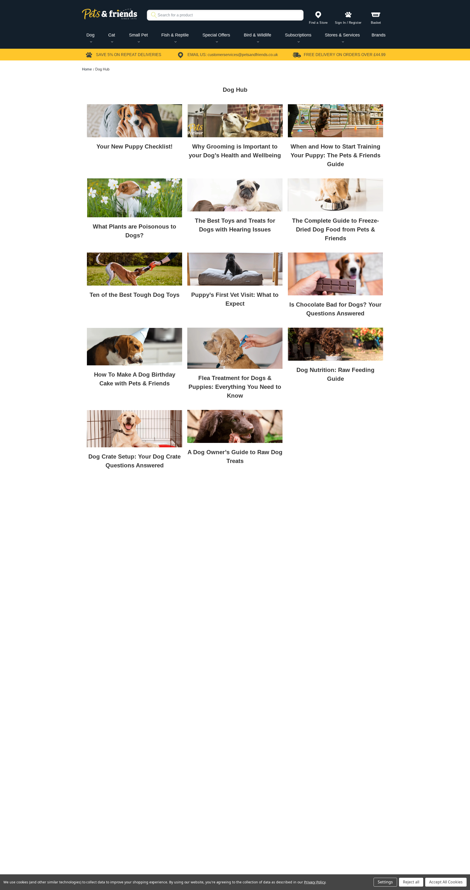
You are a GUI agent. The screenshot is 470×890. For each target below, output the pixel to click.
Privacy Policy (314, 882)
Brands (379, 35)
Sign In (340, 22)
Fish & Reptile (175, 35)
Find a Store (318, 22)
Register (355, 22)
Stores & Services (342, 35)
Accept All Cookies (446, 882)
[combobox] (223, 15)
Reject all (411, 882)
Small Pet (138, 35)
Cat (111, 35)
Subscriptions (298, 35)
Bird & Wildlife (257, 35)
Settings (385, 882)
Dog (90, 35)
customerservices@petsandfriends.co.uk (243, 55)
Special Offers (216, 35)
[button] (134, 120)
